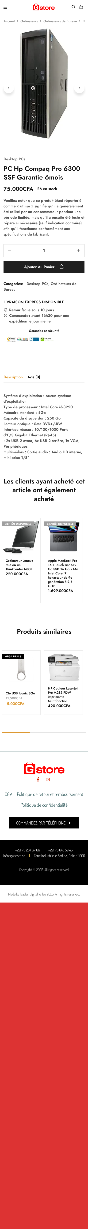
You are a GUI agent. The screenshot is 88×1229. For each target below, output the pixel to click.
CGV (8, 794)
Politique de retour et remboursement (50, 794)
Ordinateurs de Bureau (60, 21)
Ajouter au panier (40, 267)
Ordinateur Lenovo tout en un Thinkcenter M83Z (19, 564)
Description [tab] (13, 377)
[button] (44, 822)
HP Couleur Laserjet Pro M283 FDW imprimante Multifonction (63, 694)
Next (79, 88)
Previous (9, 88)
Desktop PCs (14, 159)
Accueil (9, 21)
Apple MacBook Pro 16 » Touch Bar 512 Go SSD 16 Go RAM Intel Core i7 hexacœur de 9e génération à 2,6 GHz (63, 573)
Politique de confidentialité (44, 805)
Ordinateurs (29, 21)
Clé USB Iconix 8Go (20, 693)
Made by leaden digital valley (27, 894)
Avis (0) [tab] (33, 377)
